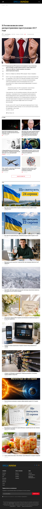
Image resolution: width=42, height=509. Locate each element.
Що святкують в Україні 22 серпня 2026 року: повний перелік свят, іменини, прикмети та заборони (22, 428)
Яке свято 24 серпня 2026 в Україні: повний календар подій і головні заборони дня (20, 208)
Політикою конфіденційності (22, 496)
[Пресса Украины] (21, 2)
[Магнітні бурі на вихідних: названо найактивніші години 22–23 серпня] (21, 389)
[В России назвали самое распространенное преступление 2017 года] (21, 50)
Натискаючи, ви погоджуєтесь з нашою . (15, 496)
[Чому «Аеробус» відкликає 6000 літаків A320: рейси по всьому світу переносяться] (11, 161)
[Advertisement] (21, 15)
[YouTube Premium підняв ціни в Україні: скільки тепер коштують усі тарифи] (21, 333)
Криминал (4, 154)
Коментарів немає (31, 34)
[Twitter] (3, 71)
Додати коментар (21, 176)
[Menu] (3, 2)
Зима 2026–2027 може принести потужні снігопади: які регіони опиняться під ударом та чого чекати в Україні (21, 290)
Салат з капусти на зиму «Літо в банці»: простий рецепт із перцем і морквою (22, 455)
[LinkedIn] (3, 74)
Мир (25, 34)
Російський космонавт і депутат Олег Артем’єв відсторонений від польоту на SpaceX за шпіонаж (30, 151)
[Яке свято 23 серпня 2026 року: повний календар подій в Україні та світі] (21, 223)
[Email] (3, 79)
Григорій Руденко (7, 34)
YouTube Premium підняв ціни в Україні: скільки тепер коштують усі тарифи (20, 346)
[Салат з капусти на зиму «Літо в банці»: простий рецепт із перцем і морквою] (21, 443)
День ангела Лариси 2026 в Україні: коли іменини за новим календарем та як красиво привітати (21, 318)
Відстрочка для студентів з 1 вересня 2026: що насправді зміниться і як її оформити (21, 263)
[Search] (39, 2)
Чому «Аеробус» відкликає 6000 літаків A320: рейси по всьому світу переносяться (11, 169)
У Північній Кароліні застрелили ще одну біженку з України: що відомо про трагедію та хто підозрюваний (11, 151)
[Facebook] (3, 69)
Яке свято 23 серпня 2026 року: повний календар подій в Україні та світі (21, 235)
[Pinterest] (3, 76)
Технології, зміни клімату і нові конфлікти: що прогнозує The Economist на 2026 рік (29, 169)
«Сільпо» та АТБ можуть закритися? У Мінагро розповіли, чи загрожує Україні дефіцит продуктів (20, 374)
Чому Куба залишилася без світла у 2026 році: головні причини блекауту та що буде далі (10, 132)
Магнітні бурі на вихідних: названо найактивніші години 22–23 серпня (21, 401)
